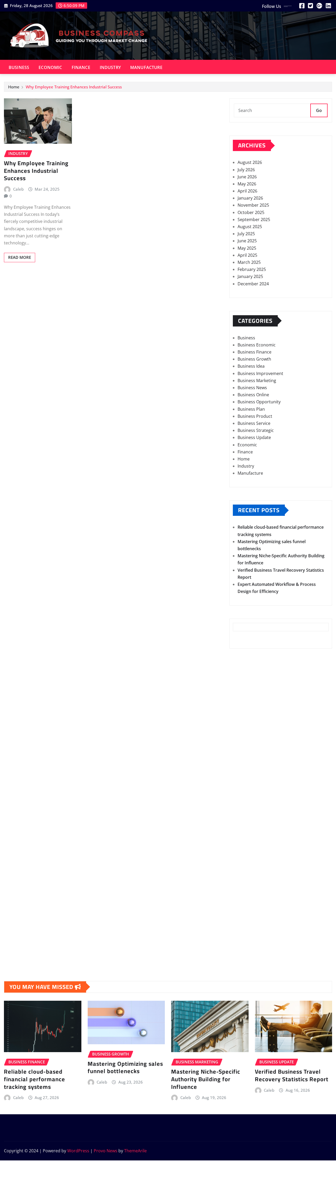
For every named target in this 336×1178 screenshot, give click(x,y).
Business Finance (254, 352)
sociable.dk (244, 905)
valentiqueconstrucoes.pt (258, 862)
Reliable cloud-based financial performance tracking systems (34, 1079)
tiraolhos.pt (244, 955)
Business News (252, 387)
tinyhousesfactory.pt (254, 819)
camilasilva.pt (246, 755)
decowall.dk (244, 948)
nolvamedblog (247, 676)
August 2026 (250, 162)
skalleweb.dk (246, 912)
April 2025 (247, 255)
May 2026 (247, 184)
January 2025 (250, 276)
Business (19, 67)
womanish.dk (246, 883)
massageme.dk (248, 940)
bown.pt (241, 805)
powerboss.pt (246, 741)
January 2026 (250, 198)
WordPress (78, 1151)
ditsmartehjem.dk (250, 919)
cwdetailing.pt (247, 848)
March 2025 (249, 262)
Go (319, 110)
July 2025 (246, 234)
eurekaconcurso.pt (252, 798)
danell (239, 712)
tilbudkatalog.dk (249, 876)
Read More (19, 257)
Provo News (105, 1151)
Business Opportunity (259, 402)
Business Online (253, 395)
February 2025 (252, 269)
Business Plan (251, 409)
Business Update (254, 437)
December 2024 (253, 284)
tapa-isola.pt (245, 826)
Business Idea (251, 366)
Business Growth (254, 359)
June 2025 (247, 241)
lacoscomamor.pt (250, 791)
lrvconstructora (248, 669)
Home (13, 86)
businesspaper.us (250, 705)
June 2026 (247, 177)
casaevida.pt (245, 841)
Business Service (254, 423)
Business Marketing (257, 380)
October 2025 (251, 212)
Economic (50, 67)
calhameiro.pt (246, 834)
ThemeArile (135, 1151)
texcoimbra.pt (247, 869)
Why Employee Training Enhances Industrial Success (74, 86)
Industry (110, 67)
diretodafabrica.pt (251, 812)
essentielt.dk (245, 890)
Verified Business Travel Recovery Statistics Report (291, 1075)
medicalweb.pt (247, 776)
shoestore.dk (246, 898)
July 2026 (246, 170)
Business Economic (257, 345)
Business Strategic (256, 430)
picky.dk (241, 926)
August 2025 (250, 226)
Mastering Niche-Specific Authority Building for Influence (205, 1079)
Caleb (18, 189)
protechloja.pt (247, 769)
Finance (81, 67)
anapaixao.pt (246, 762)
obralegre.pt (245, 855)
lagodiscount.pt (248, 783)
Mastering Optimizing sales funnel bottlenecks (125, 1067)
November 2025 (253, 205)
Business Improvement (260, 373)
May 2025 (247, 248)
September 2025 (254, 219)
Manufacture (146, 67)
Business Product (255, 416)
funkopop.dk (246, 933)
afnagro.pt (243, 748)
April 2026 (247, 191)
